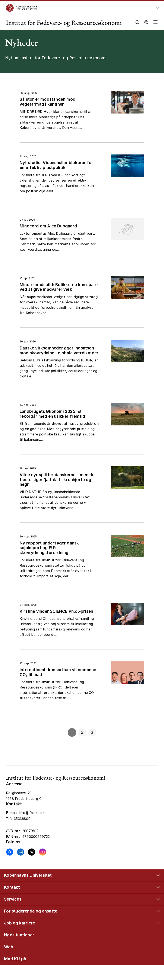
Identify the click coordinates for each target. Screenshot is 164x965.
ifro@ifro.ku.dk (31, 813)
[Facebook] (9, 852)
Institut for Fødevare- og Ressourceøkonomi (64, 22)
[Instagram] (42, 852)
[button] (154, 22)
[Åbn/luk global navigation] (157, 9)
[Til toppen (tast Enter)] (153, 912)
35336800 (22, 819)
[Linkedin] (20, 852)
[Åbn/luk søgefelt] (137, 22)
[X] (31, 852)
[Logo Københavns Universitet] (68, 7)
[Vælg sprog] (146, 21)
